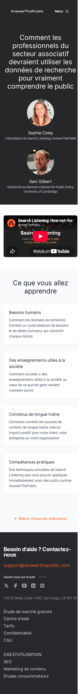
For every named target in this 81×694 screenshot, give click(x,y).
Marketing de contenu (25, 669)
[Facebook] (15, 585)
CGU (8, 640)
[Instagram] (42, 585)
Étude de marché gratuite (28, 611)
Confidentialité (18, 633)
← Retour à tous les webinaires (40, 518)
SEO (8, 661)
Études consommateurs (26, 676)
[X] (6, 585)
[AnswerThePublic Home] (27, 11)
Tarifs (9, 625)
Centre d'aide (16, 618)
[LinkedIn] (33, 585)
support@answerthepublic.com (37, 565)
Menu (59, 11)
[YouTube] (24, 585)
